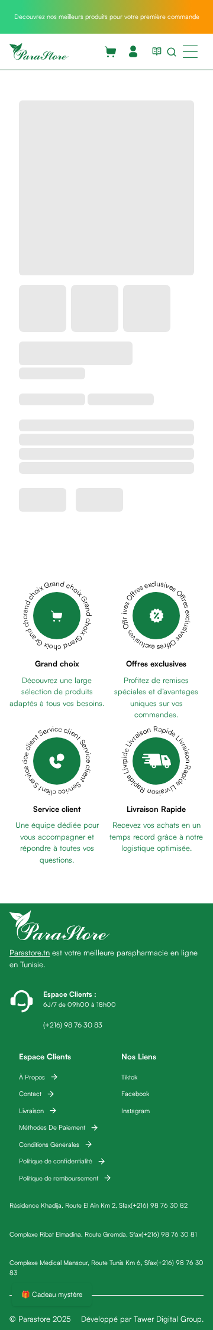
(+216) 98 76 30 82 (159, 1205)
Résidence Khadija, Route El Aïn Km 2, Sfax (70, 1205)
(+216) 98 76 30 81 (169, 1234)
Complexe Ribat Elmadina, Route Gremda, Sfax (75, 1234)
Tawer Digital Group (168, 1319)
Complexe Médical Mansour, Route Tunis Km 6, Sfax (82, 1263)
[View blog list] (154, 51)
